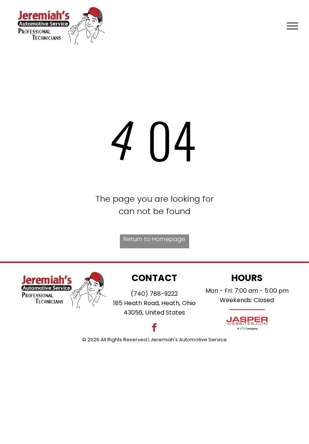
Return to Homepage (154, 239)
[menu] (292, 26)
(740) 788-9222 (154, 293)
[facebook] (154, 328)
